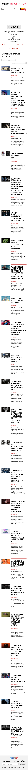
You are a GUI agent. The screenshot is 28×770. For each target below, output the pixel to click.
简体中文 (24, 44)
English (4, 44)
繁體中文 (19, 44)
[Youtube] (17, 758)
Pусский (14, 44)
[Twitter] (11, 758)
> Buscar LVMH (14, 48)
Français (9, 44)
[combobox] (8, 60)
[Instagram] (15, 758)
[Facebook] (13, 758)
